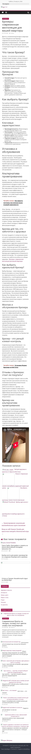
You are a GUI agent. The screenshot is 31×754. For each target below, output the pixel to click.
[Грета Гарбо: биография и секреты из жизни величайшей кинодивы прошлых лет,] (8, 543)
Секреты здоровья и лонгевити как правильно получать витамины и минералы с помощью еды (15, 729)
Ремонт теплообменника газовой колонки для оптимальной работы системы (14, 701)
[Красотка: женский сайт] (2, 12)
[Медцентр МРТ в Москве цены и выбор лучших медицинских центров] (15, 680)
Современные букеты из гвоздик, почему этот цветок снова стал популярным (14, 623)
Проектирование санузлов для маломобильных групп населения (13, 524)
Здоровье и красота (6, 590)
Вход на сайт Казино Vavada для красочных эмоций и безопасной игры (15, 531)
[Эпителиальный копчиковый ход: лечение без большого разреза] (10, 642)
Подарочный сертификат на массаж (15, 709)
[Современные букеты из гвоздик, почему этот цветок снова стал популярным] (15, 613)
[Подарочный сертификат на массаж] (11, 707)
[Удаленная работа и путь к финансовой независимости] (15, 714)
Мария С (13, 627)
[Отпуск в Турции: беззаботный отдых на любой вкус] (15, 563)
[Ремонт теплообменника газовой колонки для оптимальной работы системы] (15, 697)
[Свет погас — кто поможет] (9, 690)
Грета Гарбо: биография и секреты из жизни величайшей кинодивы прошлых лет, (15, 547)
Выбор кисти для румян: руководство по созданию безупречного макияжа (15, 556)
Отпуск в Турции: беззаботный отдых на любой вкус (15, 579)
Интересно (5, 18)
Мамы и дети (4, 595)
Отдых (2, 600)
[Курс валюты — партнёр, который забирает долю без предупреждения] (15, 670)
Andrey (12, 33)
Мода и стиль (4, 597)
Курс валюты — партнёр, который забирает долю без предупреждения (14, 674)
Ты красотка (4, 604)
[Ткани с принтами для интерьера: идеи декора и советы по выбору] (15, 660)
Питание (3, 602)
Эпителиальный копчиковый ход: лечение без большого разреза (15, 644)
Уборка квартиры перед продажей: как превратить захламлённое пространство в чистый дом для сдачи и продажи (15, 654)
